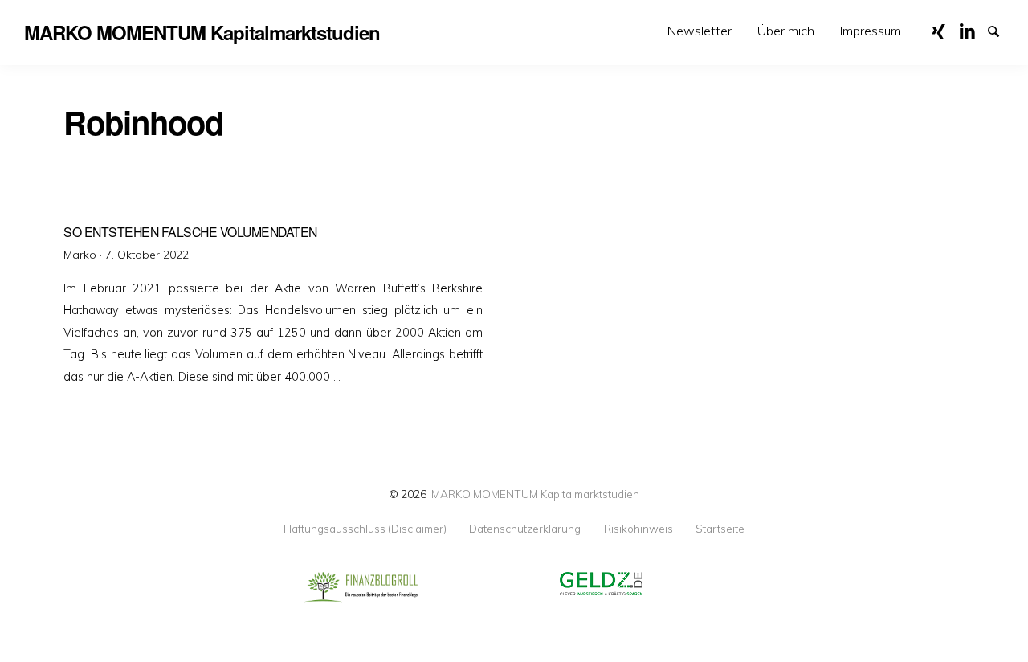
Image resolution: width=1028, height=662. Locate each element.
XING (944, 30)
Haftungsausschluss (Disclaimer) (365, 528)
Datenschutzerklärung (525, 528)
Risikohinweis (638, 528)
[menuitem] (699, 31)
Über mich (785, 30)
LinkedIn (972, 30)
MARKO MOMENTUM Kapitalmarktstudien (535, 494)
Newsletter (699, 30)
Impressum (870, 30)
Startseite (720, 528)
